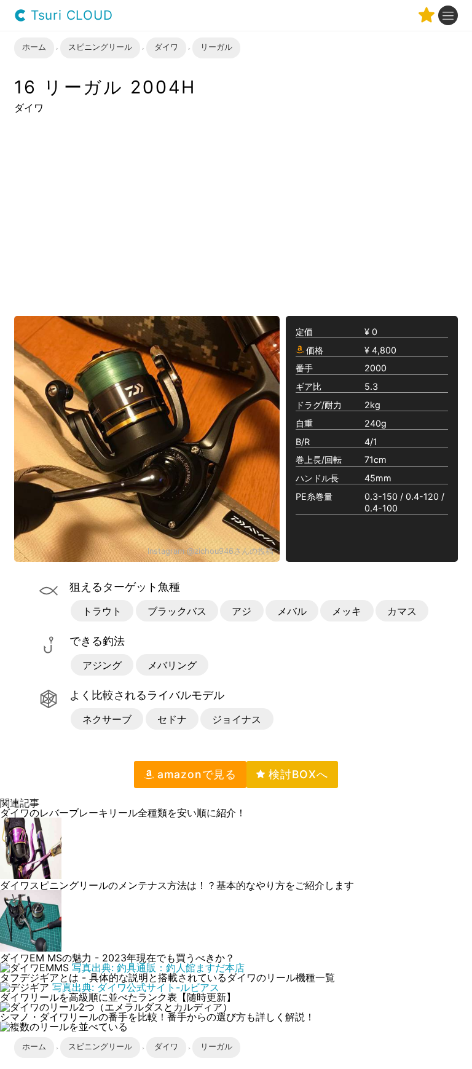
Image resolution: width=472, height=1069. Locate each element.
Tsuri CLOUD (69, 15)
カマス (402, 611)
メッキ (346, 611)
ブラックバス (177, 611)
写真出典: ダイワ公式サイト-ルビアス (135, 987)
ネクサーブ (107, 719)
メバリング (172, 665)
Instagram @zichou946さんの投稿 (210, 552)
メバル (292, 611)
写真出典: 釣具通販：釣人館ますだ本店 (158, 967)
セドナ (172, 719)
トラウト (102, 611)
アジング (102, 665)
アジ (241, 611)
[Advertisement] (236, 214)
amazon (195, 774)
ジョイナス (236, 719)
